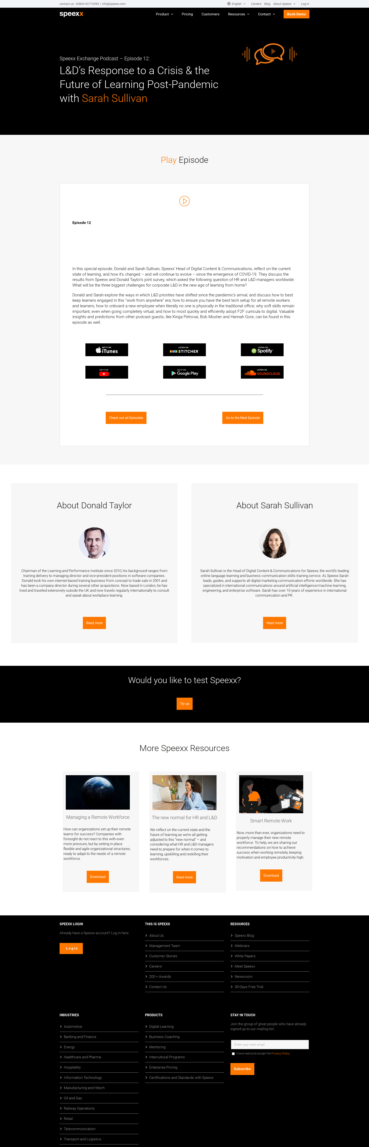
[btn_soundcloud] (262, 367)
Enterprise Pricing (163, 1067)
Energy (69, 1046)
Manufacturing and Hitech (84, 1087)
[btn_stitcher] (184, 345)
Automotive (73, 1026)
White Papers (245, 955)
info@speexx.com (114, 4)
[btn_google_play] (184, 367)
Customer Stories (163, 955)
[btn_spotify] (262, 345)
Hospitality (72, 1067)
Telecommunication (79, 1128)
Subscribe (242, 1069)
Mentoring (157, 1046)
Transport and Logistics (82, 1138)
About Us (156, 935)
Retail (68, 1118)
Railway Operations (79, 1108)
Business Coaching (164, 1036)
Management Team (164, 945)
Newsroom (244, 976)
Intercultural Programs (167, 1056)
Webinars (242, 945)
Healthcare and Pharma (82, 1056)
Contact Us (158, 986)
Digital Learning (161, 1026)
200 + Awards (160, 976)
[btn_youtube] (106, 367)
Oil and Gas (73, 1098)
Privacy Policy (280, 1053)
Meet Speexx (245, 965)
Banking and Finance (80, 1036)
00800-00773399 (87, 4)
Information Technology (83, 1077)
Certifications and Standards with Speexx (181, 1077)
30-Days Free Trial (249, 986)
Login (72, 948)
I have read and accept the (263, 1053)
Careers (155, 965)
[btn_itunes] (106, 345)
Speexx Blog (244, 935)
